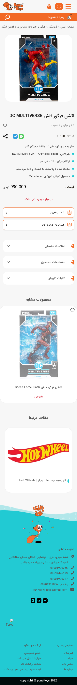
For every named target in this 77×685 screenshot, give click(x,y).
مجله (70, 658)
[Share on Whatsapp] (21, 136)
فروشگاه (53, 27)
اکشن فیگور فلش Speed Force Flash (38, 387)
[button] (5, 125)
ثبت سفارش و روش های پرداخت (22, 669)
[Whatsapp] (33, 600)
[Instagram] (45, 600)
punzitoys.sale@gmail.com (50, 590)
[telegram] (15, 136)
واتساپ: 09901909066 (54, 584)
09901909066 (59, 568)
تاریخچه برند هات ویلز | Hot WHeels (42, 480)
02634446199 (59, 573)
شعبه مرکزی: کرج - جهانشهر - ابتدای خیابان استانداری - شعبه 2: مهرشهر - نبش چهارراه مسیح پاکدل (37, 560)
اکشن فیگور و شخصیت (63, 125)
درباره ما (68, 669)
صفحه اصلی (67, 27)
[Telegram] (39, 600)
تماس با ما (67, 664)
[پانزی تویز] (13, 6)
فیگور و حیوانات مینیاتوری (31, 27)
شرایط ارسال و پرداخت (28, 658)
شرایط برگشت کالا (31, 664)
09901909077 (59, 579)
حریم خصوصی (32, 653)
